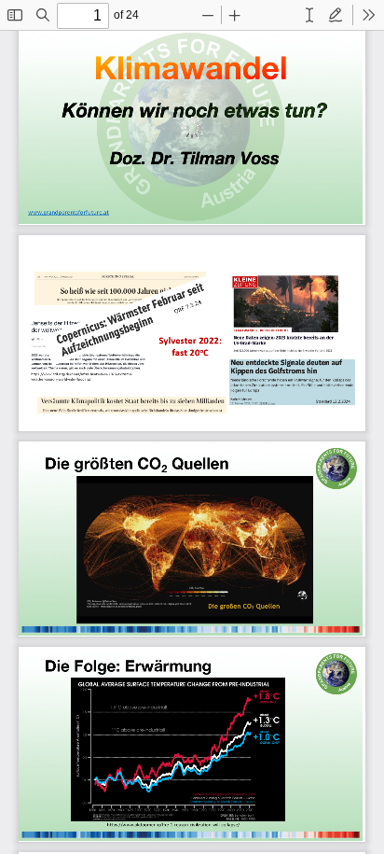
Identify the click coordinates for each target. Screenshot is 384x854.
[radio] (309, 15)
